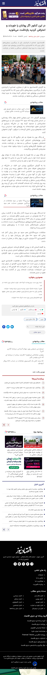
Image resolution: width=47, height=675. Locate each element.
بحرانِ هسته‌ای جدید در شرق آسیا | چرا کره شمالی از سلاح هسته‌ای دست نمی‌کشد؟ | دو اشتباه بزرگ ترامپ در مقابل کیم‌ (24, 515)
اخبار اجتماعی (17, 605)
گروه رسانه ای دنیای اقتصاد (36, 621)
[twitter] (27, 564)
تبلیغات (40, 575)
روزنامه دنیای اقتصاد (38, 624)
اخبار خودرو (39, 602)
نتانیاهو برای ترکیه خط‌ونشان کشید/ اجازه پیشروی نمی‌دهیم (22, 383)
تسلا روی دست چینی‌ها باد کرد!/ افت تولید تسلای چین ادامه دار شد (22, 284)
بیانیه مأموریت (38, 584)
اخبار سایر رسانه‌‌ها (16, 609)
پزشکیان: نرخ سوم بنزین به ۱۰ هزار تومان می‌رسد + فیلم (23, 388)
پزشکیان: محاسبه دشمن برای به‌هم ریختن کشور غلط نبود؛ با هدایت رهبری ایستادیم (25, 490)
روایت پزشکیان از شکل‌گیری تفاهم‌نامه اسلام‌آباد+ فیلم (26, 526)
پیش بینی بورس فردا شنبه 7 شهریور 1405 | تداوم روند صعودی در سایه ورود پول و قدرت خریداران (24, 419)
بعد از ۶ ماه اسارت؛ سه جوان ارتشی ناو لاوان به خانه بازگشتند (21, 393)
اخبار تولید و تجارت (36, 605)
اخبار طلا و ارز (38, 596)
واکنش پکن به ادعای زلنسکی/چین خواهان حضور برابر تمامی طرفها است (22, 293)
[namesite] (40, 3)
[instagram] (23, 564)
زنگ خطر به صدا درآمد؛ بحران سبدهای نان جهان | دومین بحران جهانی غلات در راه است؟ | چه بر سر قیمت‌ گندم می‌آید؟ (23, 406)
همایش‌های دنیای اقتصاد (37, 642)
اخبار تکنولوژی (17, 602)
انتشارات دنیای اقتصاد (38, 638)
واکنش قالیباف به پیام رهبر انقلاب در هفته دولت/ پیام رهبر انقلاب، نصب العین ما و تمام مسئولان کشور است (25, 497)
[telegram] (19, 564)
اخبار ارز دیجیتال (37, 609)
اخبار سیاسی (17, 596)
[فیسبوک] (3, 326)
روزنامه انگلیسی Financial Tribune (33, 635)
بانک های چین (30, 319)
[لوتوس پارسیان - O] (23, 672)
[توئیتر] (8, 326)
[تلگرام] (12, 326)
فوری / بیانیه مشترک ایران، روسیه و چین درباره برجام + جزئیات (23, 289)
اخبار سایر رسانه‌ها (34, 36)
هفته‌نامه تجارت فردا (38, 631)
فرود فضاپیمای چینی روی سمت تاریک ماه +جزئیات (26, 298)
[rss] (15, 564)
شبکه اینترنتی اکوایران (38, 628)
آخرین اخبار (39, 484)
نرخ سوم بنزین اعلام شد (35, 510)
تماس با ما (39, 578)
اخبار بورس (39, 599)
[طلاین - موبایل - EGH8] (23, 14)
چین (41, 319)
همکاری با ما (39, 581)
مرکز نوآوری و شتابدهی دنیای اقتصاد (33, 645)
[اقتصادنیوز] (23, 550)
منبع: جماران (37, 332)
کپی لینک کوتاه (39, 327)
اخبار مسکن (18, 599)
